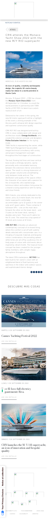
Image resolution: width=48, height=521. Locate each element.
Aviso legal (40, 510)
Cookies (12, 513)
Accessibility (24, 513)
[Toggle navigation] (43, 15)
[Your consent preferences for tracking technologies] (2, 390)
